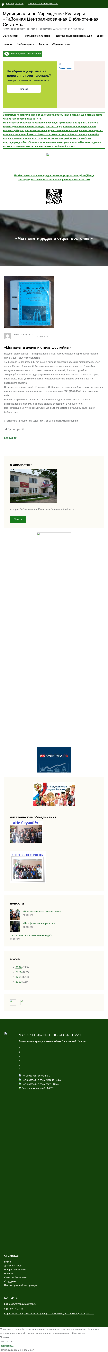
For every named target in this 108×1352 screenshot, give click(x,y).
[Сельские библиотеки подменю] (51, 36)
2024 (18, 976)
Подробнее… (7, 1345)
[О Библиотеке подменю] (20, 36)
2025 (18, 972)
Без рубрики (10, 438)
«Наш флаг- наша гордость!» (39, 923)
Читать (18, 519)
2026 (18, 967)
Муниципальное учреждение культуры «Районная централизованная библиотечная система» (50, 19)
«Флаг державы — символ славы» (42, 911)
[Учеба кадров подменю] (33, 44)
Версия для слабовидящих (25, 53)
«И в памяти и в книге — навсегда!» (32, 935)
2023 (18, 981)
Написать (24, 89)
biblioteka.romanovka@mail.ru (43, 3)
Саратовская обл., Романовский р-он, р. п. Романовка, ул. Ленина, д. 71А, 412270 (49, 1313)
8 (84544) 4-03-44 (14, 3)
